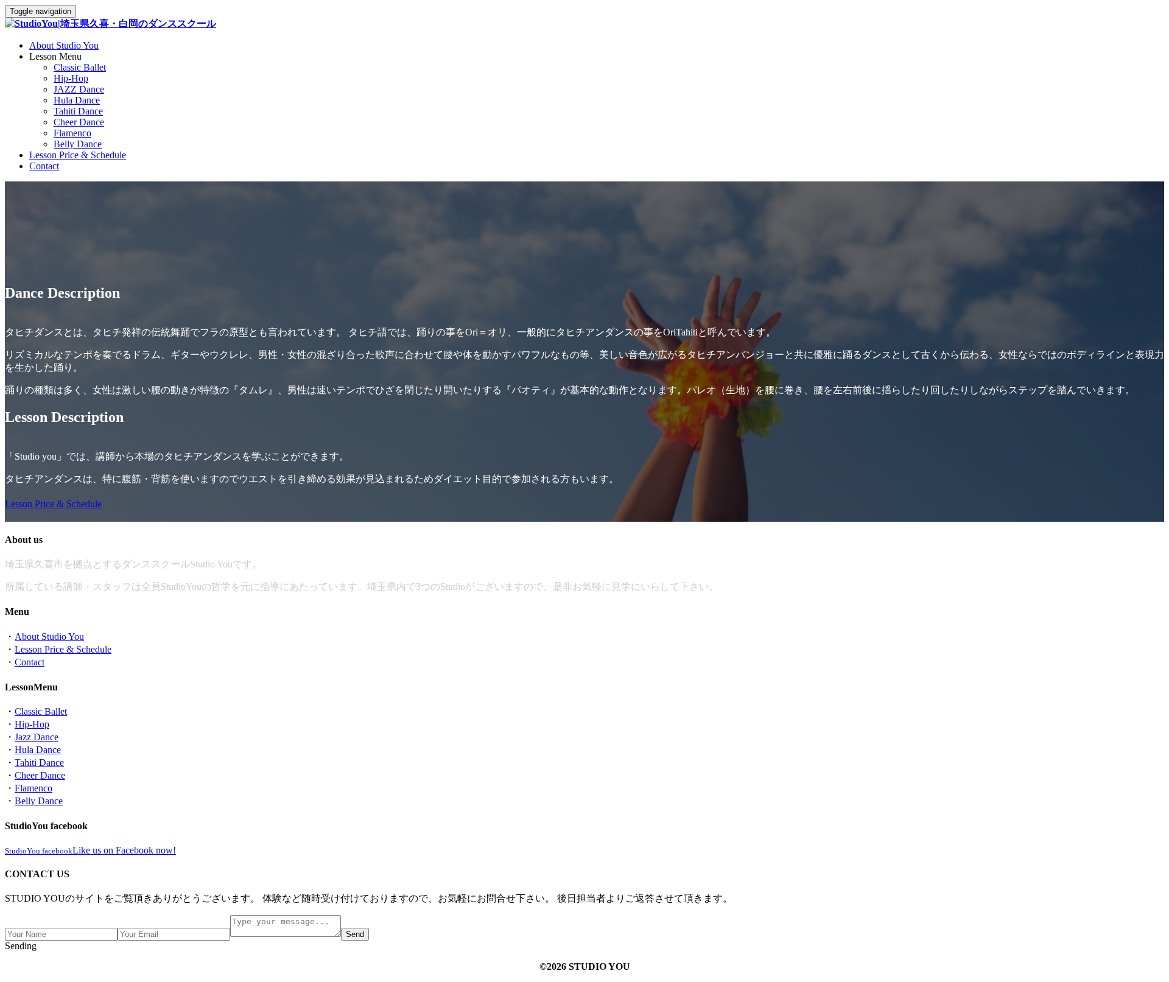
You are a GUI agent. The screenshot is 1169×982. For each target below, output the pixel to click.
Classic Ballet (80, 67)
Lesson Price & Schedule (77, 155)
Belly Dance (78, 144)
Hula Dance (77, 100)
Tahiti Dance (78, 111)
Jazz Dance (36, 737)
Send (355, 934)
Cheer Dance (79, 122)
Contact (44, 166)
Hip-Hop (71, 78)
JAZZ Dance (79, 89)
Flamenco (72, 133)
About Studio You (64, 45)
